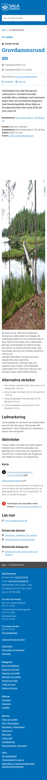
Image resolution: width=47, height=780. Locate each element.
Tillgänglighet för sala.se (13, 760)
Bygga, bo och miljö (10, 669)
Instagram (6, 704)
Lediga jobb (7, 738)
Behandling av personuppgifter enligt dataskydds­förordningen (18, 765)
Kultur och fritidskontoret (26, 76)
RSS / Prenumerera (10, 723)
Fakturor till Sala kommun (13, 639)
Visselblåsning (8, 742)
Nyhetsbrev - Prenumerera (13, 727)
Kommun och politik (11, 673)
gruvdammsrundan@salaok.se (28, 506)
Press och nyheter (10, 719)
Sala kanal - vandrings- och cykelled (21, 535)
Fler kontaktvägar (9, 633)
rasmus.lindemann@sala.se (21, 136)
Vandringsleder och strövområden (20, 539)
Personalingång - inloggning (14, 746)
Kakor (4, 752)
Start (4, 30)
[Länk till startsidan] (10, 7)
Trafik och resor (9, 684)
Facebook (6, 700)
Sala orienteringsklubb (15, 521)
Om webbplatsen (9, 756)
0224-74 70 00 (21, 577)
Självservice (7, 731)
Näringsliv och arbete (11, 677)
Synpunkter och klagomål (13, 650)
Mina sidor (6, 734)
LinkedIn (5, 708)
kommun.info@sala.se (18, 581)
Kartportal (6, 654)
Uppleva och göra (9, 688)
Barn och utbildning (10, 666)
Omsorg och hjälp (10, 681)
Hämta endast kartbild (12, 481)
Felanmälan (7, 646)
